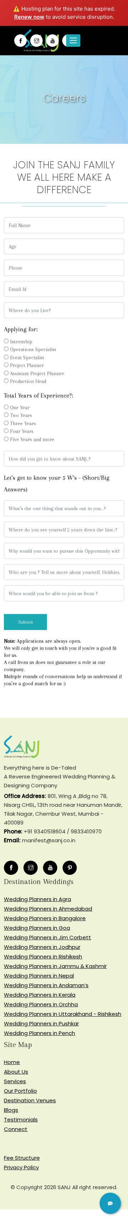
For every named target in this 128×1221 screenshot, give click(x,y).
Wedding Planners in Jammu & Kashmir (55, 966)
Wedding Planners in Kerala (39, 994)
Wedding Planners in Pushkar (41, 1023)
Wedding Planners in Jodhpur (42, 947)
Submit (17, 622)
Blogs (11, 1110)
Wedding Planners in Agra (37, 899)
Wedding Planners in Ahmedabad (48, 908)
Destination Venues (30, 1100)
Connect (15, 1129)
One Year (20, 407)
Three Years (23, 423)
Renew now (29, 16)
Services (15, 1081)
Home (12, 1062)
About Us (16, 1071)
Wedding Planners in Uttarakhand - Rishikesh (62, 1014)
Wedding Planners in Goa (37, 928)
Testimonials (21, 1119)
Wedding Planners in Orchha (41, 1004)
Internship (21, 341)
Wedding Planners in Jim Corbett (47, 937)
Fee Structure (22, 1157)
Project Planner (27, 365)
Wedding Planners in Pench (39, 1033)
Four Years (21, 431)
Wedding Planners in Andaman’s (46, 985)
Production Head (28, 381)
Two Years (21, 415)
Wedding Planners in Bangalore (45, 918)
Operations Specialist (33, 349)
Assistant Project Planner (37, 373)
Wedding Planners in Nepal (39, 975)
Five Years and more (32, 439)
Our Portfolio (20, 1091)
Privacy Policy (21, 1167)
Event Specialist (27, 357)
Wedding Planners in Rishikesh (43, 956)
